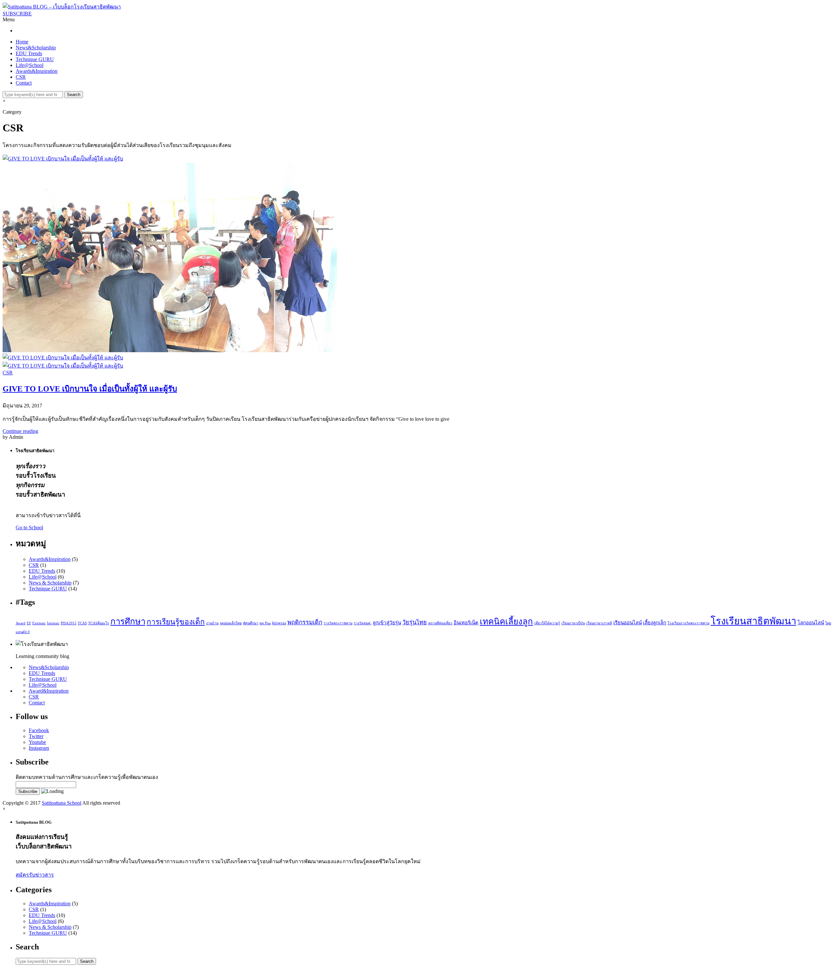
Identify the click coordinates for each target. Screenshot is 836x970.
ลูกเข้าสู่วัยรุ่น (387, 622)
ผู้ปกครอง (279, 623)
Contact (24, 83)
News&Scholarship (36, 47)
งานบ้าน (212, 623)
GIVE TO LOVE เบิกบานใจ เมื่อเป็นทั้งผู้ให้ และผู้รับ (90, 389)
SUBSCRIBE (17, 13)
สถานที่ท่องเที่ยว (440, 623)
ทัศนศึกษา (250, 623)
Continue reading (20, 431)
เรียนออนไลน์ (627, 622)
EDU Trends (29, 53)
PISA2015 (68, 623)
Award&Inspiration (49, 691)
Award (20, 623)
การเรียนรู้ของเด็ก (176, 622)
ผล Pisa (265, 623)
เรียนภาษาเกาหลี (599, 623)
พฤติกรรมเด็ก (304, 622)
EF (29, 623)
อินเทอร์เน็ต (466, 622)
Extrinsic (39, 623)
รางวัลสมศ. (362, 623)
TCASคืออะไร (98, 623)
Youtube (37, 742)
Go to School (29, 527)
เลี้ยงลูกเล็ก (654, 622)
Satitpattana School (61, 803)
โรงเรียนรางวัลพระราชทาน (688, 623)
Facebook (39, 730)
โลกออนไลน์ (810, 622)
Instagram (39, 748)
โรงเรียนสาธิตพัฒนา (753, 621)
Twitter (36, 736)
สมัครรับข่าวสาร (35, 875)
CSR (21, 77)
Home (22, 41)
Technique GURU (35, 59)
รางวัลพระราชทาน (338, 623)
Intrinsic (53, 623)
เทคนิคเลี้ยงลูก (506, 621)
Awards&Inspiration (36, 71)
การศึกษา (127, 621)
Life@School (29, 65)
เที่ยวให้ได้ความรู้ (547, 623)
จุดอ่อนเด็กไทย (231, 623)
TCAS (82, 623)
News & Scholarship (50, 582)
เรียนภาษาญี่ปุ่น (573, 623)
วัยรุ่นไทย (414, 622)
